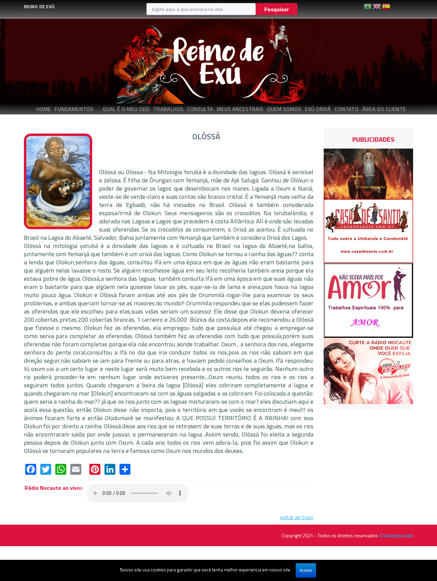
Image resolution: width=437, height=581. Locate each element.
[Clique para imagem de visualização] (58, 181)
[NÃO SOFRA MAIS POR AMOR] (368, 300)
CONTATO (346, 109)
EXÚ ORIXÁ (318, 109)
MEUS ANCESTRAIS (240, 109)
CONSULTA (200, 109)
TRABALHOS (168, 109)
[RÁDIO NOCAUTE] (368, 370)
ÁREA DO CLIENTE (384, 109)
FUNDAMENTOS (74, 109)
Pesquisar (276, 9)
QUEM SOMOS (284, 109)
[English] (377, 8)
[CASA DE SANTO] (368, 230)
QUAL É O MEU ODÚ (126, 109)
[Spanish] (386, 8)
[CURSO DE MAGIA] (368, 173)
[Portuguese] (368, 8)
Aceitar (305, 570)
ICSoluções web (396, 535)
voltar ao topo (296, 517)
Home (43, 109)
